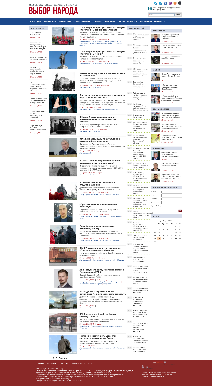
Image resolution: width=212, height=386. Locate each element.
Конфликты (159, 22)
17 (155, 235)
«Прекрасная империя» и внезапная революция (98, 205)
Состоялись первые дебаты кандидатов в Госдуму (138, 290)
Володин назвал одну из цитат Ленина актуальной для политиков (100, 139)
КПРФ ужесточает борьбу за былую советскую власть (98, 315)
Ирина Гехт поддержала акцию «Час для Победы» (170, 75)
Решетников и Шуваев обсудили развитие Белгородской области (137, 139)
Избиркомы (110, 22)
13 (167, 233)
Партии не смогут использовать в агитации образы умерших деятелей (103, 96)
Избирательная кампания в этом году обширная (137, 349)
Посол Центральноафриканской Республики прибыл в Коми (139, 214)
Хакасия (116, 194)
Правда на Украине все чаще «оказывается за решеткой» (170, 37)
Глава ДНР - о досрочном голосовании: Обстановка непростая (135, 301)
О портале (51, 363)
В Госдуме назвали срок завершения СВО (170, 58)
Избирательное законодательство (105, 109)
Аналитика (159, 148)
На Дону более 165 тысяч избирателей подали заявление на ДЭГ (138, 280)
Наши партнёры (78, 363)
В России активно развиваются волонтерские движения (137, 61)
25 (159, 239)
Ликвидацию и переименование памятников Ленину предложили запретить (103, 292)
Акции (156, 70)
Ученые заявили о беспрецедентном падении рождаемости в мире (137, 126)
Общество (132, 22)
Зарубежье (97, 87)
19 (163, 235)
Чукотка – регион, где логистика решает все (137, 237)
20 (167, 235)
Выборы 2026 (50, 22)
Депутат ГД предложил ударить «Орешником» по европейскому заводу (138, 189)
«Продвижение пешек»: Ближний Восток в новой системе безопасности (170, 176)
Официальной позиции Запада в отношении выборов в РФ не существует (137, 202)
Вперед (63, 358)
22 (176, 235)
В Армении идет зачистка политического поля (171, 47)
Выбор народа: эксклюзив (89, 194)
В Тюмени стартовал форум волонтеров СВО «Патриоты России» (138, 37)
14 (171, 233)
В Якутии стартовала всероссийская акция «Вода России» (169, 87)
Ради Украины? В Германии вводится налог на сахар (138, 165)
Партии (121, 22)
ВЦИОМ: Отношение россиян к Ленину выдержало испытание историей (100, 161)
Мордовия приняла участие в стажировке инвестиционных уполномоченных (138, 49)
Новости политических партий (101, 43)
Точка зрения (145, 22)
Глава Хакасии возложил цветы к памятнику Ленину (97, 227)
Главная (40, 363)
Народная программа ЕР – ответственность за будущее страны (138, 339)
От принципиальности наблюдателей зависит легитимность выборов (138, 326)
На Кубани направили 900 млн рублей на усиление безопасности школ (138, 107)
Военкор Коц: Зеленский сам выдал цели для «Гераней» (136, 85)
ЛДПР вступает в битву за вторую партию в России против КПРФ (102, 270)
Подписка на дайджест (165, 187)
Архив (90, 363)
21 (171, 235)
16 (180, 233)
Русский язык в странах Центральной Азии (170, 164)
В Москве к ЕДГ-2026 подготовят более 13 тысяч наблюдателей (171, 137)
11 (159, 233)
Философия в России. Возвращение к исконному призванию (170, 154)
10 (155, 233)
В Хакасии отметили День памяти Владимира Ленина (97, 183)
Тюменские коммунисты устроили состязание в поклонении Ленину (98, 337)
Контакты (64, 363)
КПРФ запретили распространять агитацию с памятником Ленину (102, 52)
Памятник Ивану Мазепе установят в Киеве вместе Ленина (102, 74)
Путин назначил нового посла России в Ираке (136, 259)
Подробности (37, 28)
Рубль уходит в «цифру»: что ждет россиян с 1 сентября (137, 96)
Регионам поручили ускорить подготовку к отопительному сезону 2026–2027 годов (138, 153)
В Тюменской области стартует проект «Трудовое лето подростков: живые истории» (171, 98)
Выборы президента (83, 22)
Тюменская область (111, 64)
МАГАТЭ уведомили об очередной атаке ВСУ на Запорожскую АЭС (138, 269)
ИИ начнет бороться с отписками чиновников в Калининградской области (138, 73)
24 (155, 239)
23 (180, 235)
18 (159, 235)
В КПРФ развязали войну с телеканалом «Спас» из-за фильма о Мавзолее (100, 249)
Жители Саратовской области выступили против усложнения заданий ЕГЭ (138, 226)
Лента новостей (85, 42)
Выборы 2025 (65, 22)
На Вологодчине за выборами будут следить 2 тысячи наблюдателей (171, 126)
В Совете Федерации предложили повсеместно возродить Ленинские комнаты (98, 119)
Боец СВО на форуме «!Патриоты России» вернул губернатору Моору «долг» (138, 248)
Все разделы (35, 22)
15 (176, 233)
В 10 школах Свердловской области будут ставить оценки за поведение (137, 176)
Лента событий (136, 28)
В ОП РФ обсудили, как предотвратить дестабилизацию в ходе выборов (138, 313)
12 (163, 233)
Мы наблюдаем (161, 109)
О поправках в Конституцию (136, 116)
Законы (98, 22)
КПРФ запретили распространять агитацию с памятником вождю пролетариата (102, 28)
